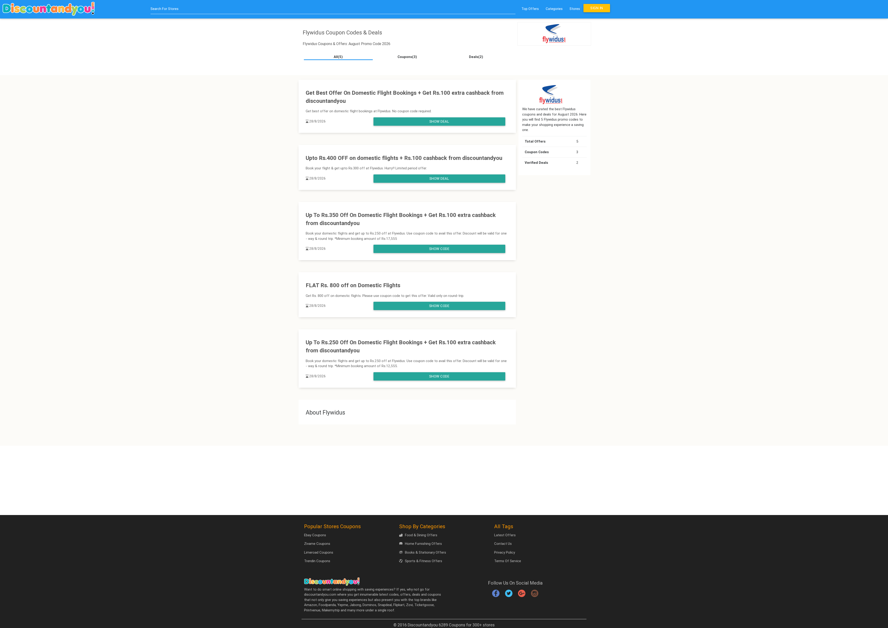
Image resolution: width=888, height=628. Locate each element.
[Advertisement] (444, 480)
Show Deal (439, 121)
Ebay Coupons (315, 535)
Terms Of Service (507, 561)
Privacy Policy (504, 552)
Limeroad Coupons (318, 552)
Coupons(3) (407, 57)
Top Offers (530, 8)
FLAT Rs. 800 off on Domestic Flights (353, 285)
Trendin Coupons (317, 561)
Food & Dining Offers (421, 535)
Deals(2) (476, 57)
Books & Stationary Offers (425, 552)
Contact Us (503, 543)
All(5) (338, 57)
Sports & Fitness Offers (423, 561)
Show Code (439, 249)
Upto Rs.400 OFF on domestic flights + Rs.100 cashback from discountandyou (404, 158)
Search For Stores (165, 8)
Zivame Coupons (317, 543)
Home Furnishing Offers (423, 543)
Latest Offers (505, 535)
